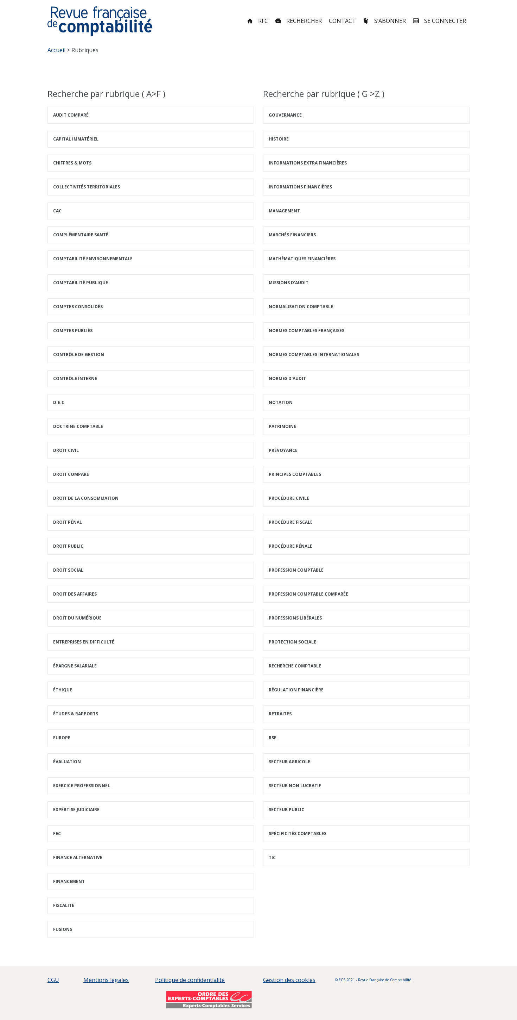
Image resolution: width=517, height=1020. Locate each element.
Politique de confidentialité (190, 980)
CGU (53, 980)
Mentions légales (106, 980)
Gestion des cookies (289, 980)
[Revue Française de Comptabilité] (100, 21)
